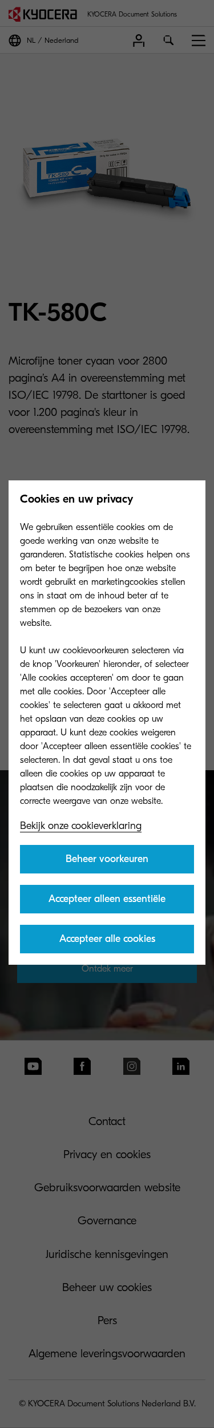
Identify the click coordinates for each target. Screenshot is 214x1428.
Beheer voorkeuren (107, 859)
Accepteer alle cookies (107, 939)
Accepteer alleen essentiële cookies (107, 903)
